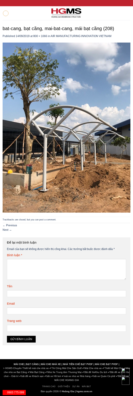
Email (11, 303)
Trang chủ (49, 386)
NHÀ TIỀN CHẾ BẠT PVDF (78, 364)
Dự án (76, 386)
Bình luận (14, 255)
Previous (10, 225)
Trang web (14, 321)
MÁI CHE (19, 364)
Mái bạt (86, 386)
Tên (9, 286)
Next (7, 229)
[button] (5, 13)
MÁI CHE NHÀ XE (51, 364)
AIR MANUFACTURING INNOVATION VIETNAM (81, 36)
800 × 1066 (40, 36)
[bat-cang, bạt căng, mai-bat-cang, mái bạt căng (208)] (66, 127)
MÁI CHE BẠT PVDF (106, 364)
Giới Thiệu (64, 386)
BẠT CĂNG (32, 364)
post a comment (47, 219)
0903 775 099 (15, 392)
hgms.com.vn (84, 391)
